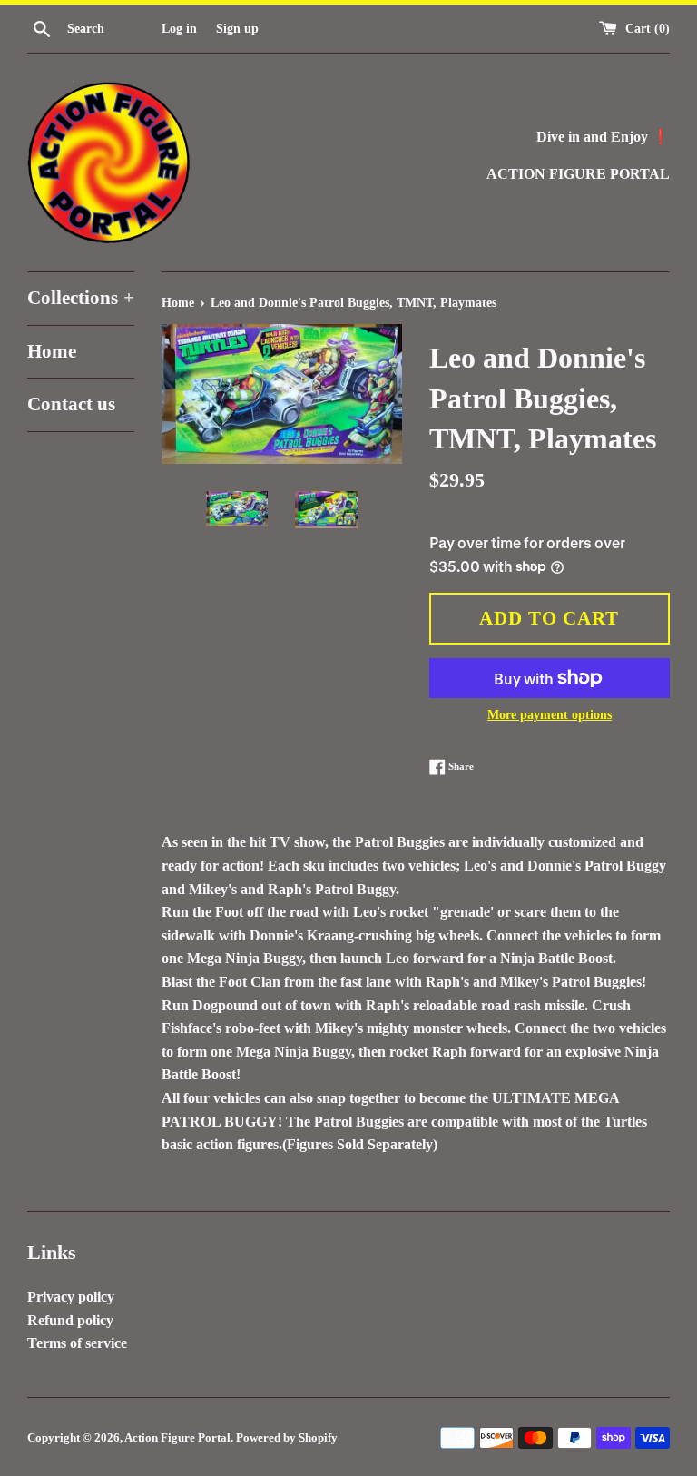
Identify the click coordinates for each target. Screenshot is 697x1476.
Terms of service (77, 1343)
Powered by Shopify (287, 1438)
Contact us (71, 404)
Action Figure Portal (177, 1438)
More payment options (549, 715)
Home (51, 351)
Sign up (237, 28)
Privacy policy (70, 1296)
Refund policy (70, 1320)
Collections (80, 298)
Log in (179, 28)
